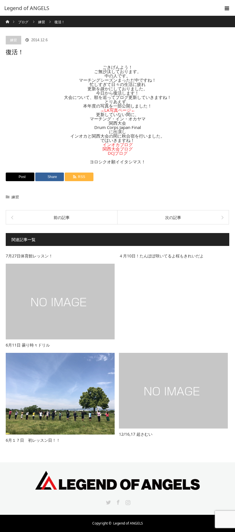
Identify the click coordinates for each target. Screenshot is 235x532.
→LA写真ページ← (117, 110)
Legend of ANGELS (128, 523)
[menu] (227, 8)
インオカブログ (118, 144)
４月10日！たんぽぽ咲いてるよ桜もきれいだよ (161, 256)
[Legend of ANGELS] (109, 8)
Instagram (127, 501)
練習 (13, 40)
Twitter (107, 501)
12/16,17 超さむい (135, 434)
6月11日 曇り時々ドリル (28, 345)
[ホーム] (7, 18)
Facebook (117, 501)
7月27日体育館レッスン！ (29, 256)
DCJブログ (118, 153)
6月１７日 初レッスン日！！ (33, 440)
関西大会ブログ (118, 149)
